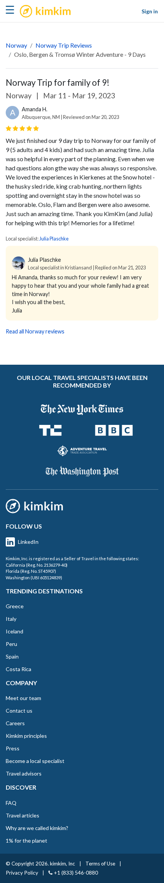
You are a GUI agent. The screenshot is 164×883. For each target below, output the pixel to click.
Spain (12, 656)
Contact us (19, 710)
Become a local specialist (35, 761)
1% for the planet (26, 840)
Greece (15, 606)
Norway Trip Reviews (63, 45)
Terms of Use (100, 864)
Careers (15, 723)
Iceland (14, 631)
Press (12, 748)
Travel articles (22, 815)
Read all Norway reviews (35, 331)
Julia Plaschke (54, 239)
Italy (11, 618)
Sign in (149, 11)
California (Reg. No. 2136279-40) (37, 564)
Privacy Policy (22, 873)
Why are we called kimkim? (37, 828)
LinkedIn (28, 541)
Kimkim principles (26, 735)
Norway (16, 45)
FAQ (11, 803)
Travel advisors (24, 773)
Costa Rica (18, 669)
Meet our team (23, 698)
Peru (11, 644)
